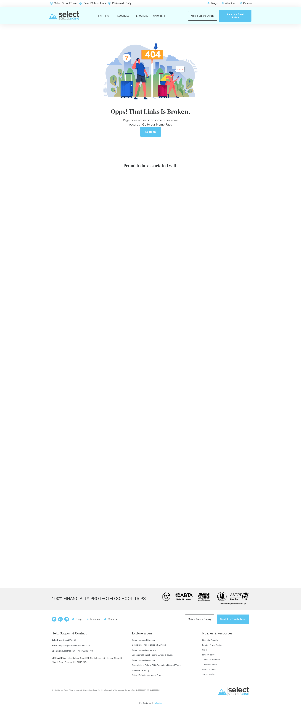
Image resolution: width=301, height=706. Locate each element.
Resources (122, 16)
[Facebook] (54, 619)
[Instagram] (60, 619)
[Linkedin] (66, 619)
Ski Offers (159, 16)
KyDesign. (158, 703)
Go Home (150, 131)
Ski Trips (103, 16)
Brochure (142, 16)
